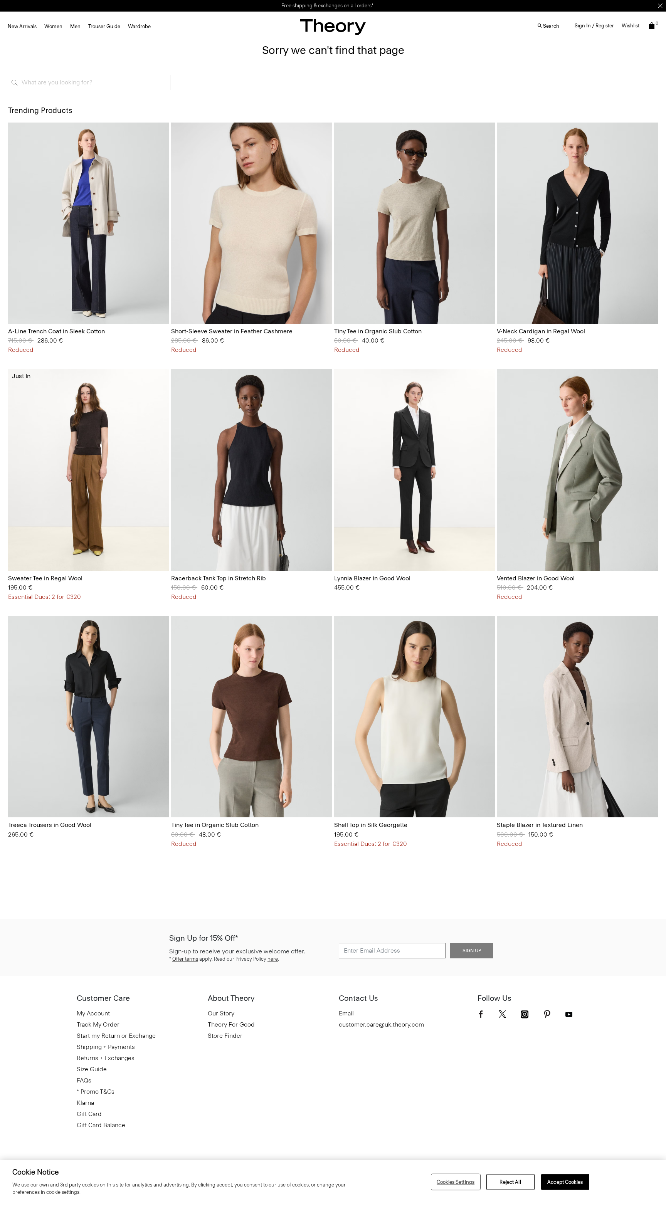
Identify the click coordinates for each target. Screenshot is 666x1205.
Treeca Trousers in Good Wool (49, 825)
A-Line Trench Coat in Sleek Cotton (56, 331)
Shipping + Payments (106, 1046)
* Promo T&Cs (95, 1091)
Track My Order (98, 1024)
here (272, 959)
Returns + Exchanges (106, 1058)
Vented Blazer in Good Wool (536, 578)
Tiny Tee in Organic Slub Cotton (378, 331)
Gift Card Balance (101, 1125)
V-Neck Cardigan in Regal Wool (541, 331)
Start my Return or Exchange (116, 1035)
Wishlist (630, 26)
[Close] (660, 5)
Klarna (85, 1102)
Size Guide (92, 1069)
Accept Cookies (565, 1182)
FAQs (84, 1080)
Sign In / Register (594, 26)
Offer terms (185, 959)
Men (75, 26)
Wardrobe (139, 26)
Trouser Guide (104, 26)
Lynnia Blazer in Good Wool (372, 578)
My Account (93, 1013)
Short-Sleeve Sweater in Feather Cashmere (232, 331)
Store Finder (225, 1035)
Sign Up (471, 950)
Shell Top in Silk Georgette (370, 825)
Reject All (510, 1182)
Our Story (221, 1013)
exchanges (330, 5)
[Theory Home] (333, 27)
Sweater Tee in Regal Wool (45, 578)
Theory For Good (231, 1024)
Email (346, 1013)
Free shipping (297, 5)
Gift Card (89, 1114)
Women (53, 26)
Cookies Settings (455, 1182)
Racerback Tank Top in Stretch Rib (218, 578)
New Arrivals (22, 26)
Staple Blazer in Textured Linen (540, 825)
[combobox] (89, 82)
